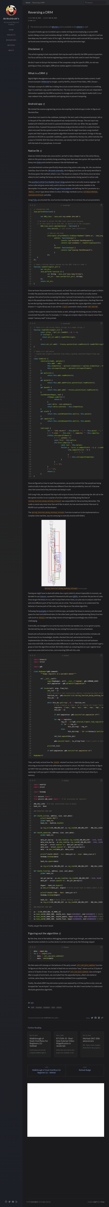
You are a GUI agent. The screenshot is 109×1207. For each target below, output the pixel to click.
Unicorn (43, 596)
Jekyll (94, 1202)
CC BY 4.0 (47, 1018)
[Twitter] (92, 1018)
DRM (32, 1007)
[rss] (16, 1201)
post (32, 1003)
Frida (35, 200)
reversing (39, 1007)
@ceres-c (55, 27)
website (79, 27)
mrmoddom (34, 1202)
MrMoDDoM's (11, 18)
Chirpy (102, 1202)
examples (42, 611)
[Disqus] (65, 1110)
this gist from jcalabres (62, 188)
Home (28, 2)
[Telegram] (99, 1018)
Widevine (45, 82)
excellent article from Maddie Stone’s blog (48, 182)
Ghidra (39, 162)
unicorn (59, 1007)
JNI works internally (55, 170)
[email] (13, 1201)
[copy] (101, 205)
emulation (47, 1007)
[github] (6, 1201)
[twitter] (9, 1201)
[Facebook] (95, 1018)
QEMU (75, 596)
